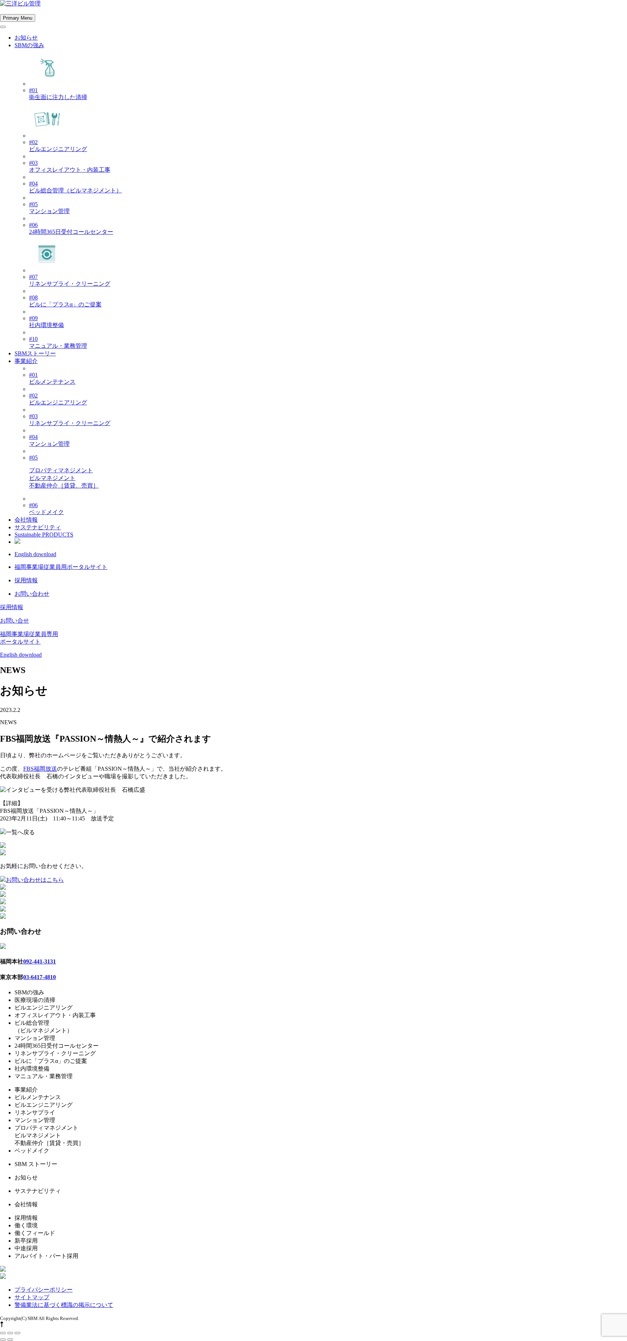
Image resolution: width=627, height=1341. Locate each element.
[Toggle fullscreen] (10, 1333)
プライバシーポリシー (44, 1290)
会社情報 (26, 520)
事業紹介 (26, 361)
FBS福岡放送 (40, 769)
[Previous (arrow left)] (3, 1339)
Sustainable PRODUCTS (44, 534)
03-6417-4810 (39, 977)
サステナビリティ (38, 527)
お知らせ (26, 37)
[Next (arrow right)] (10, 1339)
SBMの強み (29, 45)
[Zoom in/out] (17, 1333)
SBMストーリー (35, 353)
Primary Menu (17, 18)
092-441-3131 (39, 961)
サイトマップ (32, 1297)
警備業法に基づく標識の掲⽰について (64, 1305)
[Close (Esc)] (3, 1333)
